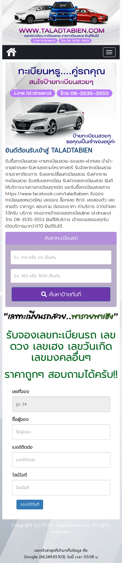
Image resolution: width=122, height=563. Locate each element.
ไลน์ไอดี (19, 475)
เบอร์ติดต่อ (22, 447)
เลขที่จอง (20, 391)
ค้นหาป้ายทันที (64, 294)
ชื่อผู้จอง (20, 419)
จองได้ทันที (29, 504)
